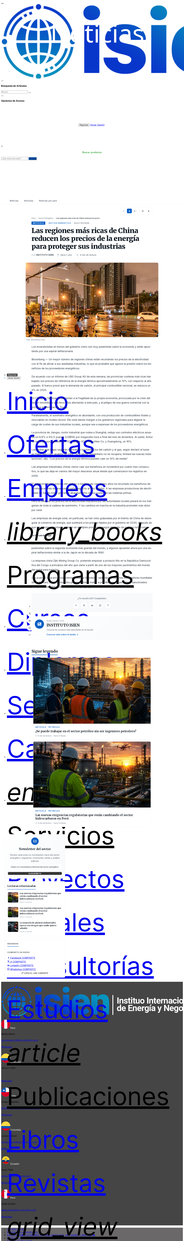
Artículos (28, 200)
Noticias (14, 200)
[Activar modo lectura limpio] (142, 211)
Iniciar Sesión (97, 124)
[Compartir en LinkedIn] (30, 621)
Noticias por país (48, 200)
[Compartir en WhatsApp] (30, 628)
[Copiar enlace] (29, 635)
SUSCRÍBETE (34, 873)
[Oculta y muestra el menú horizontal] (2, 3)
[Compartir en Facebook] (30, 606)
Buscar (33, 158)
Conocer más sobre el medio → (62, 634)
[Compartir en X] (30, 613)
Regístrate (84, 125)
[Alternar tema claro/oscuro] (148, 211)
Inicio (33, 218)
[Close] (2, 80)
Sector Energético (46, 218)
